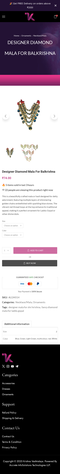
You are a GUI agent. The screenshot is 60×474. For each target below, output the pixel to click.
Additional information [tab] (16, 323)
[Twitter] (3, 366)
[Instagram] (8, 366)
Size (3, 221)
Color (4, 230)
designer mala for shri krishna (24, 307)
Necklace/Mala (39, 35)
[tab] (17, 324)
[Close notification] (55, 5)
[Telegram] (16, 366)
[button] (3, 16)
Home (16, 35)
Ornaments (26, 35)
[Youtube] (12, 366)
